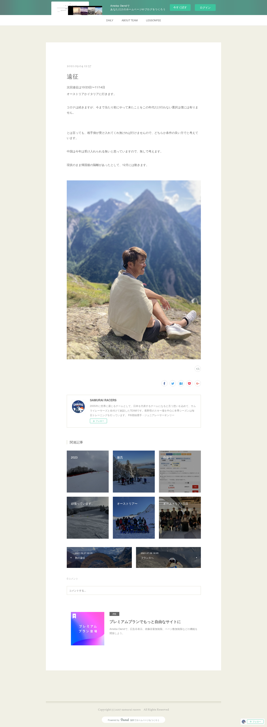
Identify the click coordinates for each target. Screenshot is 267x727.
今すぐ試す (180, 7)
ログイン (205, 7)
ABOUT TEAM (130, 20)
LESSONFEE (153, 20)
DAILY (109, 20)
